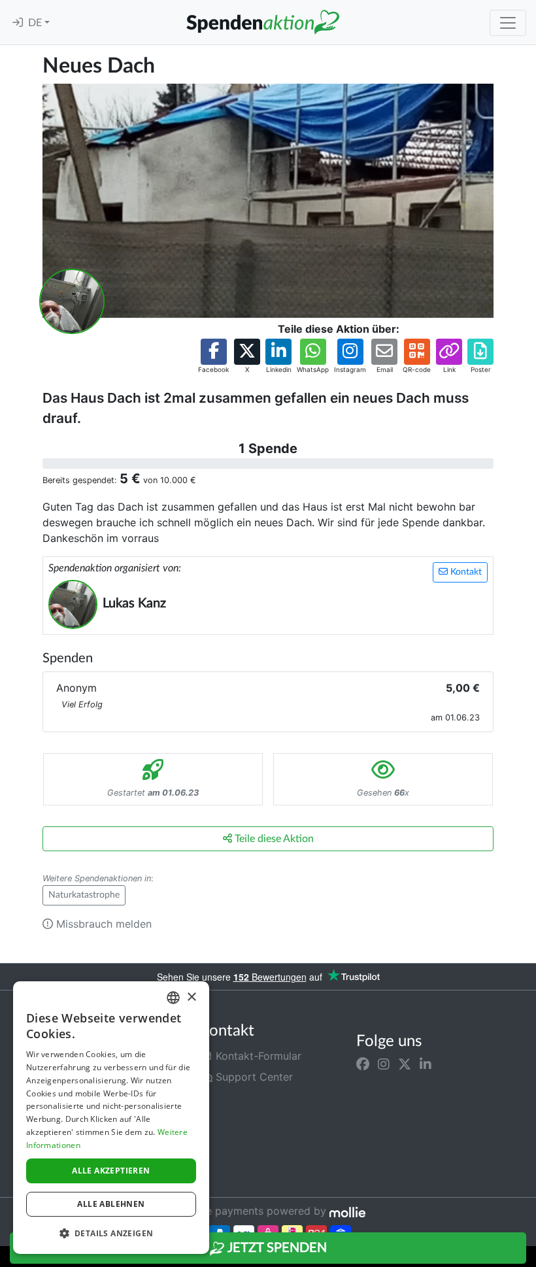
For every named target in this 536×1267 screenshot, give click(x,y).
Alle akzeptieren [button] (111, 1170)
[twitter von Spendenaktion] (404, 1063)
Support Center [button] (252, 1076)
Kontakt (465, 572)
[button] (213, 357)
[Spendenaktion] (262, 22)
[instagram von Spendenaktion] (384, 1063)
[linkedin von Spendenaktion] (425, 1063)
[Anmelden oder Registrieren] (17, 23)
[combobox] (173, 997)
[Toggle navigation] (508, 23)
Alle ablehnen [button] (110, 1203)
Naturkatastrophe (84, 895)
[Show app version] (527, 1258)
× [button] (191, 997)
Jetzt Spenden (276, 1248)
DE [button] (36, 23)
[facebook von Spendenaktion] (362, 1063)
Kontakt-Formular (256, 1055)
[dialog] (111, 1117)
